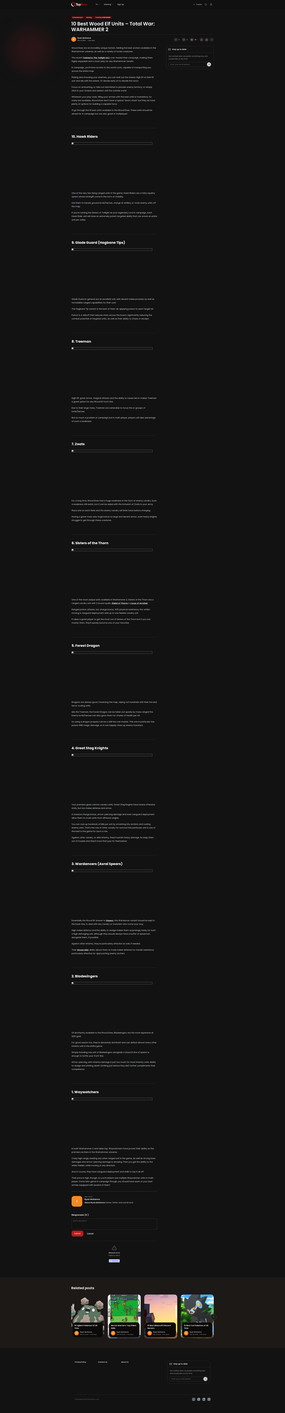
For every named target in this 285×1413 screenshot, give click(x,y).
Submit (77, 1233)
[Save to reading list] (202, 40)
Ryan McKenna (84, 38)
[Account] (211, 4)
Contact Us (102, 1362)
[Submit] (209, 64)
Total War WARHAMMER (103, 17)
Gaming (89, 17)
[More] (207, 40)
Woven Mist (83, 949)
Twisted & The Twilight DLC (96, 57)
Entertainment (78, 17)
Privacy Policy (80, 1362)
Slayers (109, 920)
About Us (125, 1362)
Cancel (90, 1233)
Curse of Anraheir (139, 603)
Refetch (115, 1261)
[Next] (213, 1317)
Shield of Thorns (120, 603)
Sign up (120, 4)
